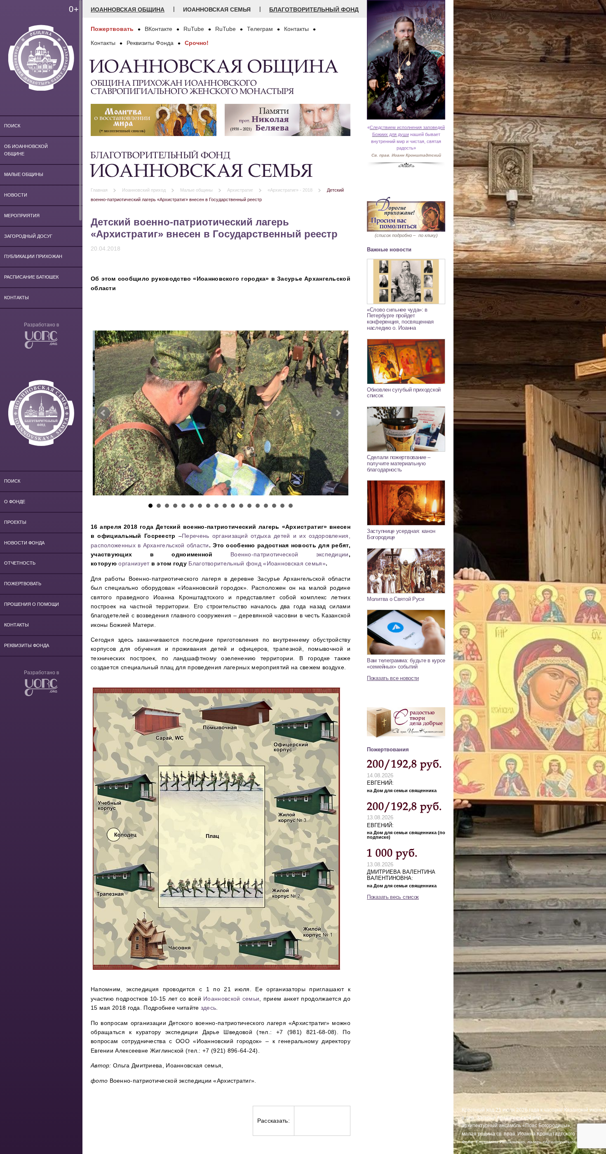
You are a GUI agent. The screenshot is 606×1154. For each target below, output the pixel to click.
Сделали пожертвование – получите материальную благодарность (398, 463)
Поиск (12, 125)
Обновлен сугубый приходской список (404, 393)
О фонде (14, 501)
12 (241, 506)
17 (282, 506)
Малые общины (23, 174)
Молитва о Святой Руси (395, 599)
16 (274, 506)
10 (225, 506)
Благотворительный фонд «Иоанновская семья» (257, 563)
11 (233, 506)
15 (266, 506)
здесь (208, 1007)
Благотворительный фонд (314, 9)
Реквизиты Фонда (26, 645)
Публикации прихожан (33, 256)
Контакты (16, 297)
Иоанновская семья (217, 9)
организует (133, 563)
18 (291, 506)
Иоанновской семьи (231, 998)
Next (337, 413)
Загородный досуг (28, 236)
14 (258, 506)
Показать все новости (393, 678)
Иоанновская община (127, 9)
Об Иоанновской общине (26, 150)
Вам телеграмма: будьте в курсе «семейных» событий (406, 663)
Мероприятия (22, 215)
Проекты (15, 522)
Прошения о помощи (31, 604)
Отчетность (19, 563)
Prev (103, 413)
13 (249, 506)
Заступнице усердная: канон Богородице (401, 534)
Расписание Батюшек (31, 276)
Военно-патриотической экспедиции (289, 554)
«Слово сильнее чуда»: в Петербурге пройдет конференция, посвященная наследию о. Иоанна (400, 319)
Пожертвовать (22, 583)
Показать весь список (393, 897)
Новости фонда (24, 542)
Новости (15, 194)
